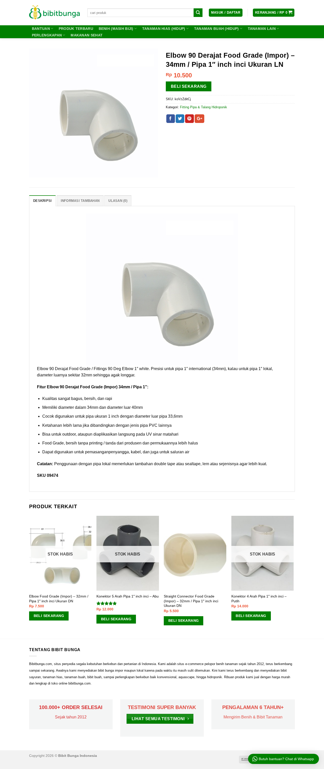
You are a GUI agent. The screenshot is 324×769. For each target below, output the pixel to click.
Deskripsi (42, 201)
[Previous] (29, 576)
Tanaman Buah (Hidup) (216, 29)
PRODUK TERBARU (76, 29)
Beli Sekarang (189, 86)
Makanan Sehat (87, 35)
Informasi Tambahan (80, 201)
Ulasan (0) (117, 201)
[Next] (293, 576)
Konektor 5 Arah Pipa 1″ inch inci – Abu (127, 596)
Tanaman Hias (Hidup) (163, 29)
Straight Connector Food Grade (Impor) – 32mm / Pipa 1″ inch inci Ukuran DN (191, 601)
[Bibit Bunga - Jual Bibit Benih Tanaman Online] (54, 12)
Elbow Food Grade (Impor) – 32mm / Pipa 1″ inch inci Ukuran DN (58, 598)
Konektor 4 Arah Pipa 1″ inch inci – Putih (259, 598)
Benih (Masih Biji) (116, 29)
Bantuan (41, 29)
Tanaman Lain (262, 29)
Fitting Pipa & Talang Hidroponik (203, 107)
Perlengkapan (47, 35)
